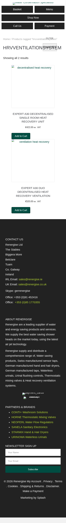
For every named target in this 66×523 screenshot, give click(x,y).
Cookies (13, 486)
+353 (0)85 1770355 (27, 302)
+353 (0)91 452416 (26, 297)
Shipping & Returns (32, 486)
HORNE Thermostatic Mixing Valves (34, 417)
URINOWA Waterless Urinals (29, 437)
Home (6, 39)
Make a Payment (33, 491)
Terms (58, 481)
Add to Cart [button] (21, 136)
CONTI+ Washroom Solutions (30, 412)
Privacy (47, 481)
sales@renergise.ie (30, 279)
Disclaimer (52, 486)
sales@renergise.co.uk (32, 284)
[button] (33, 469)
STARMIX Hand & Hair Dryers (30, 432)
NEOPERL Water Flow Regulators (32, 422)
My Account (34, 481)
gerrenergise (22, 290)
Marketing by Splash (33, 497)
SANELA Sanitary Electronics (29, 427)
